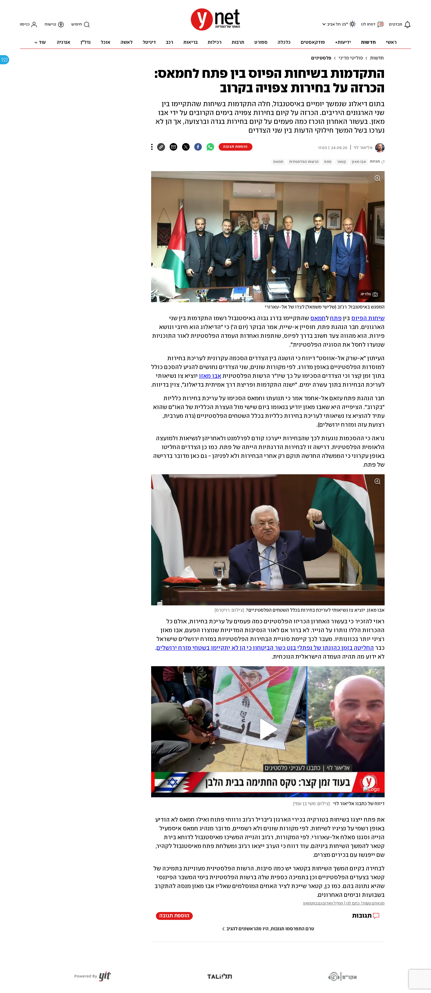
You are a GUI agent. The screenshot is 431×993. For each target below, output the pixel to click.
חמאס (278, 162)
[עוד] (152, 147)
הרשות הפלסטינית (303, 162)
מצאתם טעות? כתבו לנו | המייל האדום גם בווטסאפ (344, 903)
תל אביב (334, 24)
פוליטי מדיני (351, 58)
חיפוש (76, 24)
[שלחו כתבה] (173, 147)
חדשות (377, 58)
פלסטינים (321, 58)
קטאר (341, 162)
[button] (323, 24)
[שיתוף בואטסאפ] (210, 147)
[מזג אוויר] (352, 26)
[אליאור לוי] (379, 148)
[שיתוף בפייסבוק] (198, 147)
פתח (327, 162)
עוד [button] (42, 42)
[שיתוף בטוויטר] (186, 147)
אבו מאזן (359, 162)
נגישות (50, 24)
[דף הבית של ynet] (215, 30)
